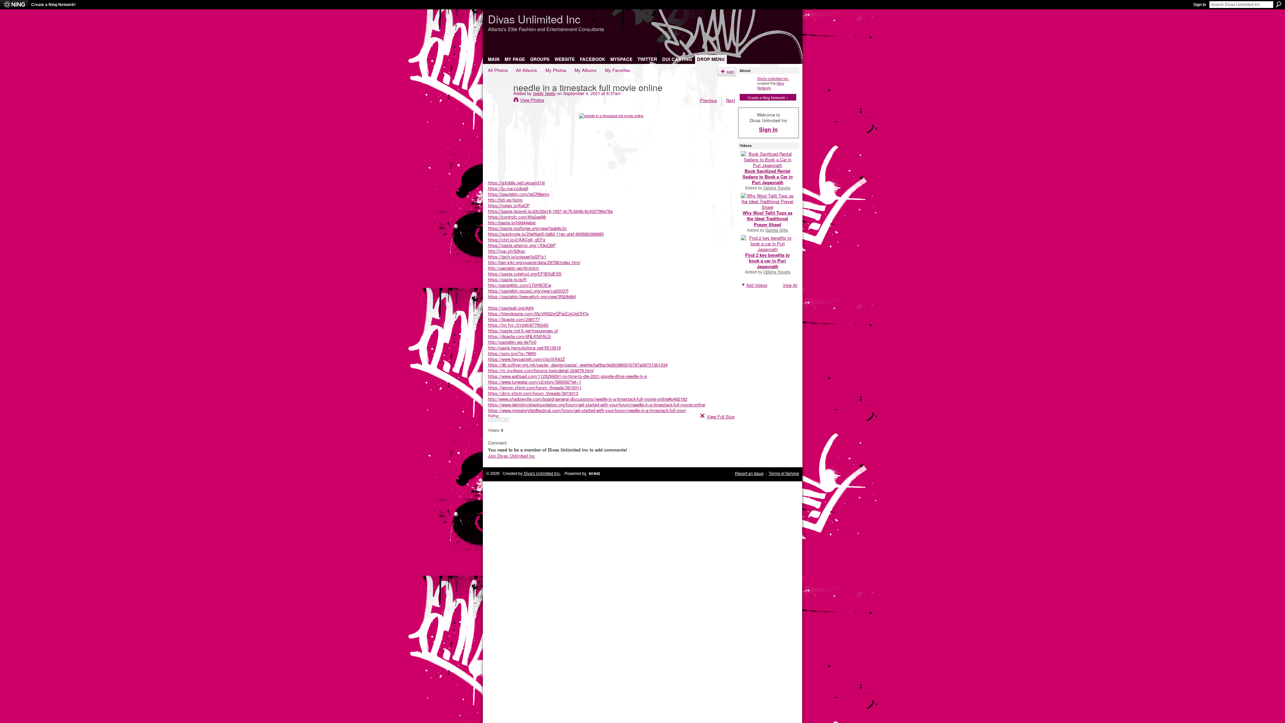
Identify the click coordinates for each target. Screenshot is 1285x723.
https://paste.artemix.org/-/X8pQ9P (522, 245)
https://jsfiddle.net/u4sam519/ (516, 182)
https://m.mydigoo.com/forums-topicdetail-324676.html (541, 370)
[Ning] (14, 4)
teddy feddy (544, 93)
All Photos (498, 70)
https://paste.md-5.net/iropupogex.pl (523, 330)
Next (730, 100)
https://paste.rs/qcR (507, 279)
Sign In (1199, 4)
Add (730, 72)
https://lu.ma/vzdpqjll (508, 188)
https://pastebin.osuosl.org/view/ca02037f (528, 291)
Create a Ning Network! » (768, 97)
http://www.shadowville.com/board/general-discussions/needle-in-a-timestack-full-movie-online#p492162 (587, 399)
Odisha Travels (776, 187)
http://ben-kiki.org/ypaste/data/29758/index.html (534, 262)
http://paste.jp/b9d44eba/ (512, 222)
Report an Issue (749, 473)
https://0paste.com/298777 (514, 319)
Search (1278, 4)
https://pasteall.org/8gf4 (511, 308)
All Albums (526, 70)
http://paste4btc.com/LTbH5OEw (519, 285)
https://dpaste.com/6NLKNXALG (519, 336)
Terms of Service (784, 473)
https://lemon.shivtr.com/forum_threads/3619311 (535, 387)
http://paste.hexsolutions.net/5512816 (524, 347)
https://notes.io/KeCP (509, 205)
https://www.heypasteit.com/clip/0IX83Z (526, 359)
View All (790, 285)
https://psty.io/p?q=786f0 (512, 353)
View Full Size (721, 416)
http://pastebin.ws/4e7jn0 (512, 342)
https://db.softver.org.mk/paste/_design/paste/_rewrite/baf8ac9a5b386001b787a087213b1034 (578, 365)
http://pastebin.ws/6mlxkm (513, 268)
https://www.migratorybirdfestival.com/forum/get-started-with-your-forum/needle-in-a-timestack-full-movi (587, 410)
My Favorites (617, 70)
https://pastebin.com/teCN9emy (518, 194)
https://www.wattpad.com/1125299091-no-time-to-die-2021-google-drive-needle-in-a (567, 376)
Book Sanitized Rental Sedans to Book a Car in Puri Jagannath (768, 176)
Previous (708, 100)
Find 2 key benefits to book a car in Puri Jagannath (767, 260)
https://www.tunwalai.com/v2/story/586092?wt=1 (534, 382)
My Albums (586, 70)
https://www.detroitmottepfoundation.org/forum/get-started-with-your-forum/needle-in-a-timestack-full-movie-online (596, 404)
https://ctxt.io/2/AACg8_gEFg (516, 239)
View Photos (532, 100)
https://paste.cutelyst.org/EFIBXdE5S (525, 273)
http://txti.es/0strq (505, 199)
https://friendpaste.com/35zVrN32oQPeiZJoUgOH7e (538, 313)
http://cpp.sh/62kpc (506, 251)
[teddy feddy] (498, 100)
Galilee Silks (776, 230)
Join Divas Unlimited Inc (511, 456)
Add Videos (756, 285)
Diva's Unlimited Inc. (773, 78)
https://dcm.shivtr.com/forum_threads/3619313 (533, 393)
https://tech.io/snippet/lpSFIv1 (517, 256)
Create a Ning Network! (53, 4)
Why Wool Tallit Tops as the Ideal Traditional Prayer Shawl (767, 218)
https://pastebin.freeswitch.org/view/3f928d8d (532, 296)
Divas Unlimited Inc (534, 18)
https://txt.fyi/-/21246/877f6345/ (518, 325)
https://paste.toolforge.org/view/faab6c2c (527, 228)
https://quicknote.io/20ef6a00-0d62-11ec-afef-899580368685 (546, 234)
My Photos (556, 70)
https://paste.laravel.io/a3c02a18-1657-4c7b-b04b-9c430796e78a (550, 211)
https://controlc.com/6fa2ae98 (517, 217)
